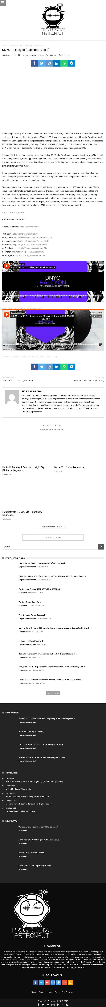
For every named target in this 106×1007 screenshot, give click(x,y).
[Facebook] (35, 982)
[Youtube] (47, 982)
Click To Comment (53, 537)
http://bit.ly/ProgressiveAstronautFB (31, 248)
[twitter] (42, 63)
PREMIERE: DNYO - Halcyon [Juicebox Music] (28, 308)
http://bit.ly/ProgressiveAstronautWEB (30, 244)
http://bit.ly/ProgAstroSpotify (25, 234)
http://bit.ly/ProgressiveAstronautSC (32, 241)
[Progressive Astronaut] (53, 3)
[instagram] (53, 982)
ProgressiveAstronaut (27, 567)
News (50, 992)
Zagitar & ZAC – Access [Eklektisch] (17, 379)
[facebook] (34, 63)
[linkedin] (56, 63)
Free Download (68, 992)
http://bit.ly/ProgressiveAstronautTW (28, 252)
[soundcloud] (64, 982)
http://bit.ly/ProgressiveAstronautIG (30, 255)
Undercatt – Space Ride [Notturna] (88, 379)
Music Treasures (7, 356)
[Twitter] (41, 982)
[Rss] (70, 982)
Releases (13, 46)
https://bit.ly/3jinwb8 (15, 212)
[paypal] (58, 982)
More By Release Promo (51, 429)
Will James (22, 593)
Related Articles (51, 426)
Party (57, 992)
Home (4, 46)
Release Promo (10, 55)
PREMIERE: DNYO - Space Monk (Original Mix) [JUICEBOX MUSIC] (35, 356)
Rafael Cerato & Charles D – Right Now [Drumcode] (22, 513)
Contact (42, 992)
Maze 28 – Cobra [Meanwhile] (69, 467)
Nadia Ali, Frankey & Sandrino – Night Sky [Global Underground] (23, 469)
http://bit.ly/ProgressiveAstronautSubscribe (33, 237)
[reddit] (49, 63)
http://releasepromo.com (28, 227)
